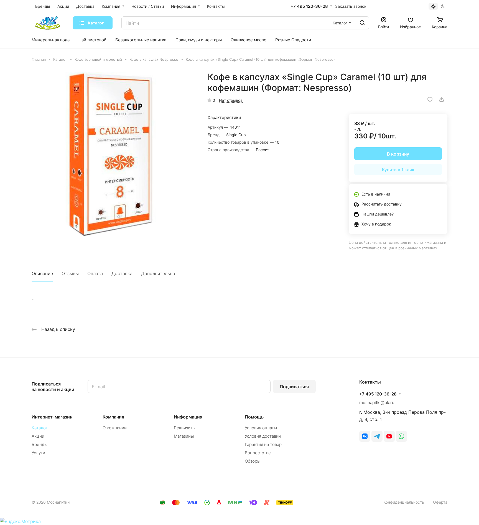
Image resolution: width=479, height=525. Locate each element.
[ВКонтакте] (364, 436)
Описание (42, 273)
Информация (188, 417)
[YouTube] (389, 436)
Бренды (39, 444)
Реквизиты (184, 427)
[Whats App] (401, 436)
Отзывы (70, 273)
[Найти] (362, 22)
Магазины (184, 436)
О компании (115, 427)
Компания (113, 417)
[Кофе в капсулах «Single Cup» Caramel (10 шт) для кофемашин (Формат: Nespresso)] (114, 154)
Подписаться (294, 386)
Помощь (254, 417)
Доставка (122, 273)
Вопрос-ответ (259, 452)
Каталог (40, 427)
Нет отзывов (231, 100)
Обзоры (252, 461)
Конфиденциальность (403, 502)
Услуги (38, 452)
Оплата (95, 273)
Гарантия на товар (263, 444)
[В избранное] (430, 99)
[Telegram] (377, 436)
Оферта (440, 502)
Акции (38, 436)
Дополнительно (158, 273)
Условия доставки (263, 436)
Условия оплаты (261, 427)
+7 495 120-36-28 (309, 6)
